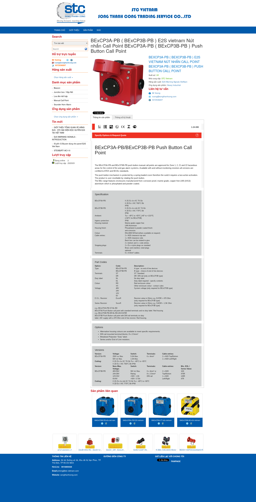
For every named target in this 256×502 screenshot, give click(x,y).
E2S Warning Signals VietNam (174, 81)
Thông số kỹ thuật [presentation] (122, 117)
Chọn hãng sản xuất (63, 77)
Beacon (57, 88)
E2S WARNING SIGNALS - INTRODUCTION (64, 138)
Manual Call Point (61, 100)
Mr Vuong (156, 93)
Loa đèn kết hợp (61, 96)
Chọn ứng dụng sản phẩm (65, 116)
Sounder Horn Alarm (62, 104)
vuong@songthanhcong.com (65, 62)
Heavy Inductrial (174, 85)
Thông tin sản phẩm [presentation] (101, 117)
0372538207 (157, 99)
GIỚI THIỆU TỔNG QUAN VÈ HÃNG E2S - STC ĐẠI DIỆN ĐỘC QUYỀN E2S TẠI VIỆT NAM (68, 130)
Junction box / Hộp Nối (63, 92)
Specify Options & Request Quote (110, 135)
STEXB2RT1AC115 (62, 150)
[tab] (101, 117)
